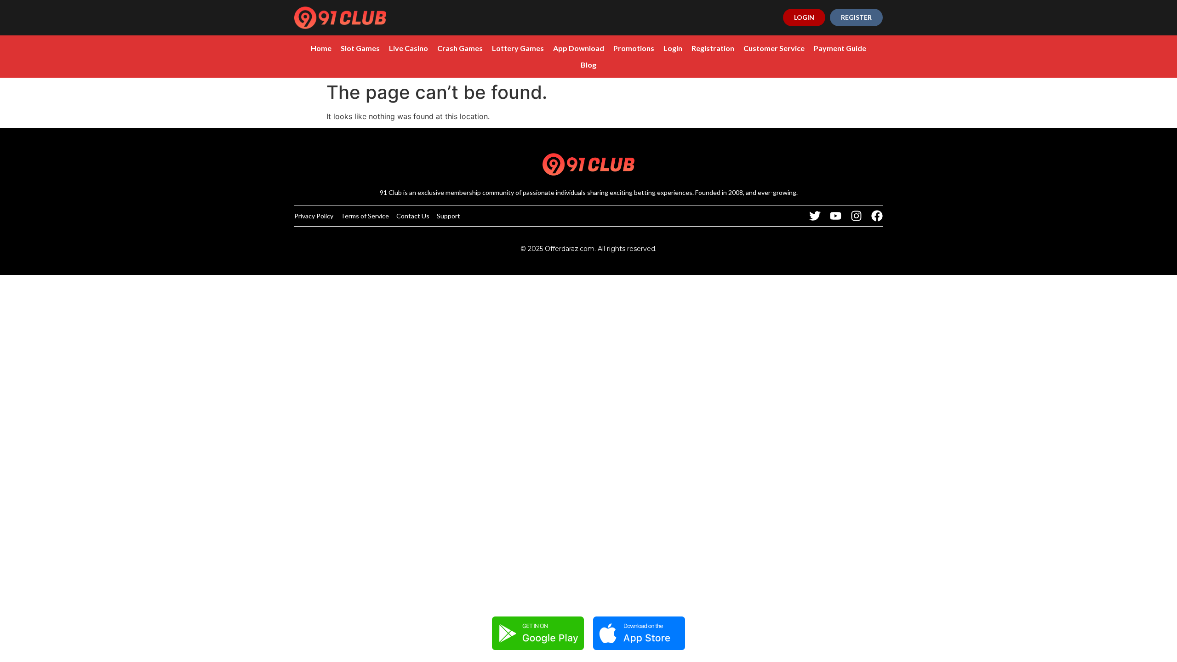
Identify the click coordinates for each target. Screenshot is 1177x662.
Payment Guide (840, 48)
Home (321, 48)
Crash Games (460, 48)
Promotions (633, 48)
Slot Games (360, 48)
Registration (712, 48)
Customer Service (774, 48)
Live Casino (408, 48)
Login (672, 48)
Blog (588, 64)
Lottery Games (518, 48)
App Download (578, 48)
